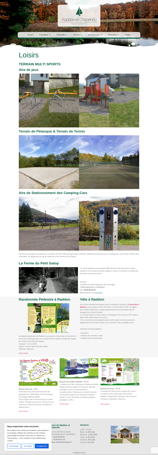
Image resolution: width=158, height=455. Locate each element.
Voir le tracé (23, 353)
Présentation (43, 35)
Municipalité (61, 35)
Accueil (30, 35)
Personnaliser (14, 446)
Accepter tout (42, 446)
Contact (127, 35)
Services (76, 35)
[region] (28, 437)
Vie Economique (94, 35)
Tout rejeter (28, 446)
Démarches (112, 35)
